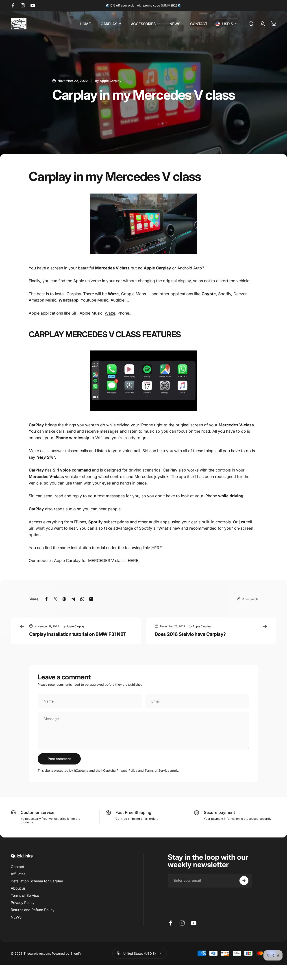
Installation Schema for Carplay (37, 881)
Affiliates (18, 874)
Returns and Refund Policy (32, 910)
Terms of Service (157, 770)
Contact (17, 866)
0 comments (250, 599)
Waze (110, 313)
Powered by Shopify (67, 953)
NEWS (16, 917)
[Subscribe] (243, 880)
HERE (156, 547)
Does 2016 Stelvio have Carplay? (190, 634)
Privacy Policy (127, 770)
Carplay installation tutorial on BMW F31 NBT (77, 634)
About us (18, 888)
